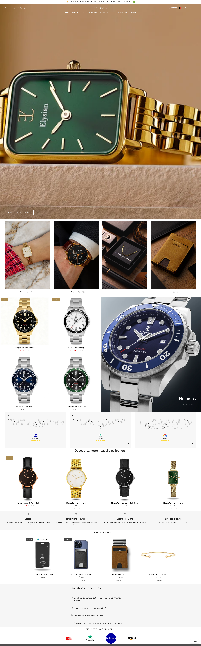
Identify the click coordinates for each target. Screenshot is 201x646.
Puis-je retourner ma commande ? (90, 608)
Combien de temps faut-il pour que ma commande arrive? (97, 599)
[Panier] (194, 8)
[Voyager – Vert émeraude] (76, 380)
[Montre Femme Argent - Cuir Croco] (124, 478)
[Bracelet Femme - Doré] (158, 554)
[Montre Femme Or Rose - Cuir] (27, 478)
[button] (67, 12)
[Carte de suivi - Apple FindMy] (42, 554)
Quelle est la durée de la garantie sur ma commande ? (99, 623)
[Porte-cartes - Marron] (119, 554)
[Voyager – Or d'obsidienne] (24, 321)
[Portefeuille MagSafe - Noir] (81, 554)
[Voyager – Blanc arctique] (76, 321)
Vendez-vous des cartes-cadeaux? (90, 615)
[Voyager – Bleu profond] (24, 380)
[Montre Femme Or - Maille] (76, 478)
